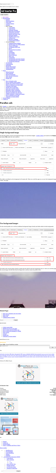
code (12, 355)
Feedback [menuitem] (8, 455)
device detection (30, 355)
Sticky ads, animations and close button (12, 313)
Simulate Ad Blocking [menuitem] (12, 468)
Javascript (17, 356)
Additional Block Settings (15, 43)
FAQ (4, 79)
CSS (17, 355)
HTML (5, 356)
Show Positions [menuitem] (10, 459)
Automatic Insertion (13, 30)
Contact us (5, 99)
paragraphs (21, 356)
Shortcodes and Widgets (14, 31)
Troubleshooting (9, 69)
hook (1, 356)
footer (45, 355)
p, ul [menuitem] (11, 462)
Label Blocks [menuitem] (10, 458)
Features (8, 19)
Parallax (4, 106)
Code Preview (12, 28)
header (53, 355)
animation (24, 354)
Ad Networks (9, 62)
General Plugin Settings (14, 40)
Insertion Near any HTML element (17, 44)
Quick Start (8, 22)
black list (49, 354)
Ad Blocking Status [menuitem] (11, 467)
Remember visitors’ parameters (13, 90)
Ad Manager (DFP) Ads (14, 47)
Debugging (8, 65)
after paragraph (17, 354)
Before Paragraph (10, 72)
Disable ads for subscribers (12, 87)
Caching (11, 51)
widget (54, 356)
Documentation (6, 18)
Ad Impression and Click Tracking (17, 59)
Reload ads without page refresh (13, 91)
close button (9, 355)
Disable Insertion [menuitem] (11, 465)
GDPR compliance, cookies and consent (15, 94)
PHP (24, 356)
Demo (4, 70)
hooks (3, 356)
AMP (21, 354)
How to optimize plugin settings (13, 82)
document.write (39, 355)
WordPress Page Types (14, 36)
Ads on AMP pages (13, 45)
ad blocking (2, 354)
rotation (34, 356)
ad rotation (7, 354)
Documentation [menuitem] (9, 451)
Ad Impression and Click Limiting (16, 60)
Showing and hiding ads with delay (14, 92)
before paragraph (37, 354)
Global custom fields (10, 68)
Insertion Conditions (13, 39)
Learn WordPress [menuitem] (10, 453)
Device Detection (13, 55)
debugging (25, 355)
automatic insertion (30, 354)
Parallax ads (8, 78)
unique (51, 356)
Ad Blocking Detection (14, 61)
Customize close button (11, 86)
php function (27, 356)
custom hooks (20, 355)
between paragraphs (44, 354)
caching (53, 354)
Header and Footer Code (14, 34)
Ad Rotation (11, 52)
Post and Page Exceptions (15, 49)
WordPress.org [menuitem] (9, 450)
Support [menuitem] (7, 454)
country (14, 355)
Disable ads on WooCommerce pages (14, 83)
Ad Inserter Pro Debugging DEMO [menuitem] (12, 456)
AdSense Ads (12, 38)
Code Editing (12, 27)
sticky (49, 356)
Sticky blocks (9, 77)
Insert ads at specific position (12, 89)
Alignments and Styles (14, 32)
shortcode (45, 356)
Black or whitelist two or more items (14, 85)
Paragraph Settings (13, 35)
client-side (4, 355)
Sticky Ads (11, 56)
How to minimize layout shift (12, 95)
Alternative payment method (12, 96)
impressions (9, 356)
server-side (38, 356)
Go (52, 347)
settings (41, 356)
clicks (1, 355)
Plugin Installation (10, 21)
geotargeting (49, 355)
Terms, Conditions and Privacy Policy (11, 445)
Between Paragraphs (10, 74)
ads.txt (10, 48)
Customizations (9, 64)
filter (43, 355)
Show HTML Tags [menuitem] (11, 464)
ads (10, 354)
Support (5, 441)
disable (34, 355)
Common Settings (10, 23)
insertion (13, 356)
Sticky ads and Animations (12, 75)
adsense (13, 354)
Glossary (8, 25)
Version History (6, 98)
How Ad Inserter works (11, 81)
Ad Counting (12, 53)
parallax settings (40, 135)
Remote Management (11, 66)
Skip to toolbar (3, 448)
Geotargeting (12, 57)
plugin (31, 356)
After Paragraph (9, 73)
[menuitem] (29, 471)
